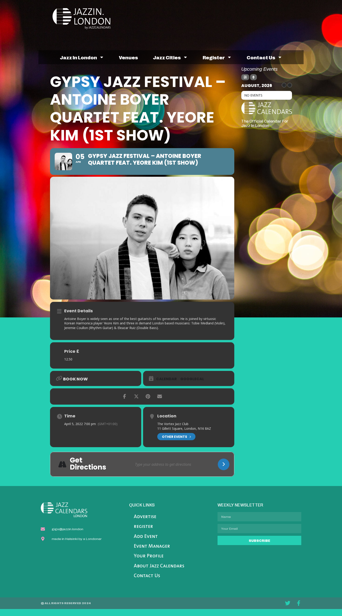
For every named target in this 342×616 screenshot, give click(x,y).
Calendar (166, 379)
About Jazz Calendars (159, 566)
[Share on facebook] (125, 396)
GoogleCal (192, 379)
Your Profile (149, 556)
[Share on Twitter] (136, 396)
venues (128, 57)
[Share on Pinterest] (148, 396)
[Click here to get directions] (223, 464)
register (214, 57)
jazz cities (167, 57)
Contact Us (147, 576)
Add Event (146, 536)
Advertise (145, 516)
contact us (261, 57)
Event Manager (152, 546)
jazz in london (78, 57)
